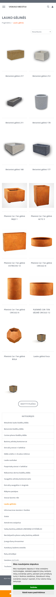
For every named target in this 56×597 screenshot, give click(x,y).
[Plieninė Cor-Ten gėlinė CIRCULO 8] (41, 242)
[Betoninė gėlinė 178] (41, 102)
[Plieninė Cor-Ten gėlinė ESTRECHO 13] (14, 242)
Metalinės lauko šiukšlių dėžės (16, 422)
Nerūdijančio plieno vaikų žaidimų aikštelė (21, 535)
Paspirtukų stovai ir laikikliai (15, 466)
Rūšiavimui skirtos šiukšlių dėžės (17, 473)
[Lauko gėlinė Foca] (41, 336)
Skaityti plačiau (28, 404)
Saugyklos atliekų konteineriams (17, 479)
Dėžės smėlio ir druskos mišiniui (17, 454)
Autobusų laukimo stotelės (15, 547)
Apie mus (7, 578)
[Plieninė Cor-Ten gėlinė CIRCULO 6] (14, 289)
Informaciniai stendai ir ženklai (17, 510)
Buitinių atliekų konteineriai (15, 441)
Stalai (6, 516)
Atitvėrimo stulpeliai (12, 522)
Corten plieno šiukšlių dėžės (15, 435)
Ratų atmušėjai (10, 554)
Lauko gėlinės (10, 504)
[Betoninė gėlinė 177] (41, 149)
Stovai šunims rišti (11, 497)
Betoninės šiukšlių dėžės (14, 429)
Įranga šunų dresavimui (14, 541)
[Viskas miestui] (18, 6)
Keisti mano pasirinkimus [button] (33, 592)
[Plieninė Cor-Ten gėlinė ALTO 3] (41, 195)
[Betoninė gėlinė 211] (14, 102)
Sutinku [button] (33, 587)
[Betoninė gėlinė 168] (14, 149)
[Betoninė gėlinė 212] (41, 55)
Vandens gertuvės (11, 560)
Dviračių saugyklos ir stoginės (16, 485)
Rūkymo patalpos (11, 491)
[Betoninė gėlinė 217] (14, 55)
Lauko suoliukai (10, 460)
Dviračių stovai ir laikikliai (14, 447)
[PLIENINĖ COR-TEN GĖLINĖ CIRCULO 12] (41, 289)
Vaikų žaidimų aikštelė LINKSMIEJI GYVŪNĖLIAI (23, 529)
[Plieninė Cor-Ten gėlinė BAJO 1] (14, 195)
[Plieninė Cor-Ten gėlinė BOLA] (14, 336)
